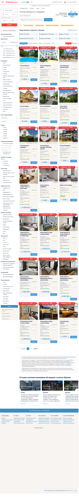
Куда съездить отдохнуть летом (59, 418)
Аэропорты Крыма (6, 316)
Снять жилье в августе (20, 423)
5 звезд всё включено (7, 419)
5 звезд (3, 418)
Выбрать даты (48, 19)
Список (75, 43)
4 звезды (3, 423)
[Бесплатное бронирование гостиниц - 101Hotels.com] (11, 2)
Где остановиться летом (57, 423)
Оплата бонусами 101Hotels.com (7, 153)
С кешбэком (17, 421)
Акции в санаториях (28, 25)
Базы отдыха (29, 423)
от (24, 79)
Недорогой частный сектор (67, 25)
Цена (53, 43)
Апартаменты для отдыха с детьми (35, 421)
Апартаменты (29, 419)
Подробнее (33, 79)
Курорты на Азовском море (70, 423)
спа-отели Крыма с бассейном (62, 361)
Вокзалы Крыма (5, 313)
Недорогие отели (39, 25)
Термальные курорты (44, 421)
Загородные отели (31, 418)
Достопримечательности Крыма (7, 310)
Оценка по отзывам (32, 43)
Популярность (23, 43)
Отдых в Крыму (5, 318)
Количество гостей (6, 17)
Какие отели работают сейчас (70, 419)
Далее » (36, 348)
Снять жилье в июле (19, 419)
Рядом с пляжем (67, 418)
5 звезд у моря (5, 421)
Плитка (69, 43)
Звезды (40, 43)
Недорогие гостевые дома (52, 25)
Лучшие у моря (55, 421)
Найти (9, 24)
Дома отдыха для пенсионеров (46, 423)
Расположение (47, 43)
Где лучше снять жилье (57, 419)
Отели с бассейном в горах (45, 419)
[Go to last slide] (19, 391)
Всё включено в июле (19, 418)
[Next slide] (77, 391)
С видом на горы (67, 421)
